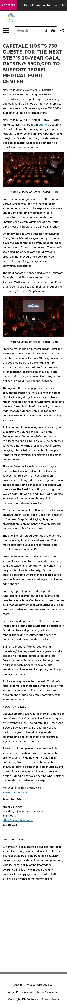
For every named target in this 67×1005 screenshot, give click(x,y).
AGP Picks (8, 5)
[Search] (45, 30)
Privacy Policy (50, 999)
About (18, 985)
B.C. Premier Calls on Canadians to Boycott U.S (35, 5)
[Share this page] (62, 30)
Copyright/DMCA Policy (23, 999)
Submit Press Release (20, 992)
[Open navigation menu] (6, 30)
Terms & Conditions (48, 992)
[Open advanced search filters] (53, 30)
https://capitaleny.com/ (18, 820)
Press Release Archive (39, 985)
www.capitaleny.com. (16, 792)
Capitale (43, 124)
